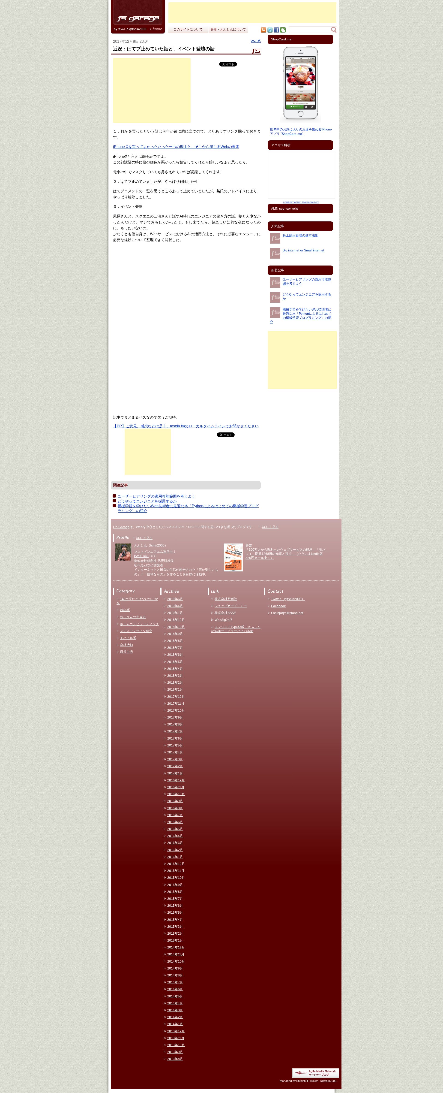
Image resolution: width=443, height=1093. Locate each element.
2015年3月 (175, 926)
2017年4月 (175, 752)
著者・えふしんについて (228, 29)
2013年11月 (175, 1038)
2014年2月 (175, 1017)
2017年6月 (175, 738)
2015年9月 (175, 885)
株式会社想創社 (145, 560)
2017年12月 (176, 696)
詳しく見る (270, 527)
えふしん (140, 545)
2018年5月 (175, 662)
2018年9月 (175, 634)
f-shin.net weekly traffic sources (301, 202)
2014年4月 (175, 1003)
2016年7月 (175, 815)
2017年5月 (175, 745)
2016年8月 (175, 808)
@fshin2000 (328, 1081)
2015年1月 (175, 940)
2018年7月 (175, 647)
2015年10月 (176, 877)
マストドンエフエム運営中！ (155, 551)
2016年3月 (175, 843)
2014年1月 (175, 1024)
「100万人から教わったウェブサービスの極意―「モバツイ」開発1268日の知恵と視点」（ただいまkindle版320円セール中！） (285, 554)
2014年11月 (175, 954)
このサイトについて (188, 29)
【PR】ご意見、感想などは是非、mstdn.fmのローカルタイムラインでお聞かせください (186, 426)
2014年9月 (175, 968)
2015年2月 (175, 933)
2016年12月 (176, 780)
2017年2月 (175, 766)
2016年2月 (175, 850)
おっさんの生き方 (133, 617)
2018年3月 (175, 675)
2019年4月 (175, 606)
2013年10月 (176, 1045)
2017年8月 (175, 724)
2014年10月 (176, 961)
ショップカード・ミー (231, 606)
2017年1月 (175, 773)
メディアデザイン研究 (136, 631)
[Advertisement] (252, 12)
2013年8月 (175, 1059)
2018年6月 (175, 654)
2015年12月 (176, 864)
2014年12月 (176, 947)
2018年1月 (175, 689)
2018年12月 (176, 620)
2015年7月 (175, 898)
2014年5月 (175, 996)
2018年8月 (175, 641)
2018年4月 (175, 668)
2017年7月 (175, 731)
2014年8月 (175, 975)
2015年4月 (175, 919)
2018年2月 (175, 682)
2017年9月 (175, 717)
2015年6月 (175, 905)
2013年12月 (176, 1031)
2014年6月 (175, 989)
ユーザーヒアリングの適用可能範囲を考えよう (156, 496)
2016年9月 (175, 801)
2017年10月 (176, 710)
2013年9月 (175, 1052)
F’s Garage (121, 527)
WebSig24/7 (223, 620)
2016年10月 (176, 794)
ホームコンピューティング (139, 624)
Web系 (256, 41)
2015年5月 (175, 912)
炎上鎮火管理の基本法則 (300, 235)
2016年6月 (175, 822)
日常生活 (126, 652)
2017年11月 (175, 703)
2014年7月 (175, 982)
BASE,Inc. (141, 556)
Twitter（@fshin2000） (288, 599)
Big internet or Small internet (303, 250)
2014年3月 (175, 1010)
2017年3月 (175, 759)
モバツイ (147, 565)
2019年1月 (175, 613)
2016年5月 (175, 829)
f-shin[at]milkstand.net (287, 613)
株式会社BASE (225, 613)
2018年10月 (176, 627)
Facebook (278, 606)
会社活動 (126, 645)
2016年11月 (175, 787)
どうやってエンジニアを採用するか (147, 501)
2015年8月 (175, 892)
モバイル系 (128, 638)
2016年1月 (175, 857)
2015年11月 (175, 871)
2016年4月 (175, 836)
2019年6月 (175, 599)
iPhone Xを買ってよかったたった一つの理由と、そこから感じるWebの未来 (176, 147)
